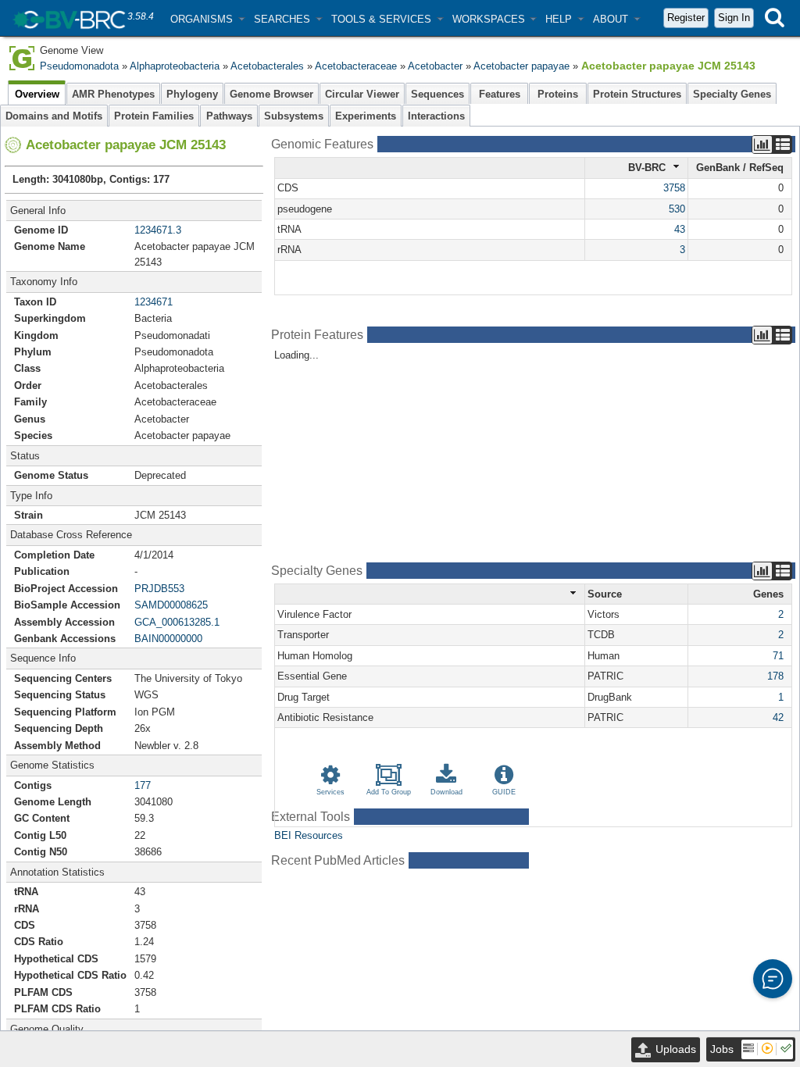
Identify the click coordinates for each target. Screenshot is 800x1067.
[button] (207, 19)
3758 (674, 188)
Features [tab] (499, 94)
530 (677, 209)
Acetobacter (435, 66)
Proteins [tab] (558, 94)
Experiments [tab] (365, 116)
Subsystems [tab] (293, 116)
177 (142, 785)
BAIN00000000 (168, 638)
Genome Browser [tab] (271, 94)
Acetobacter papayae (521, 66)
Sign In (734, 17)
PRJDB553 (159, 588)
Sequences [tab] (437, 94)
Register (686, 17)
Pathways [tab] (229, 116)
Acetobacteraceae (356, 66)
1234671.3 (157, 230)
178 (775, 676)
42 (778, 717)
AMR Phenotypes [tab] (113, 94)
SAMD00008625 (171, 605)
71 (778, 656)
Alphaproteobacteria (175, 66)
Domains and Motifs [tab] (53, 116)
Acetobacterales (267, 66)
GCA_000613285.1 (177, 622)
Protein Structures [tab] (637, 94)
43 (679, 229)
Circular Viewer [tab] (362, 94)
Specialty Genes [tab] (732, 94)
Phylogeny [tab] (192, 94)
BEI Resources (308, 835)
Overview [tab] (37, 94)
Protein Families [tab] (154, 116)
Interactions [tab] (436, 116)
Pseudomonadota (79, 66)
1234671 (153, 302)
